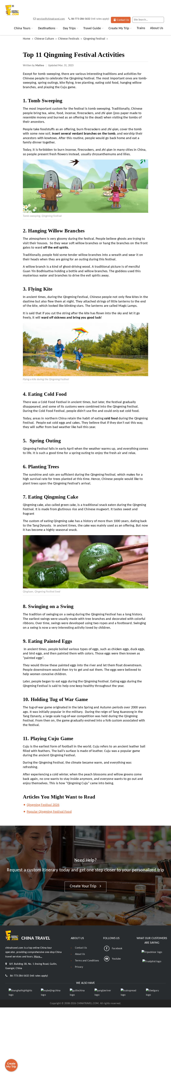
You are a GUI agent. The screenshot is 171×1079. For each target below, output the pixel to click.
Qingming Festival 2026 (43, 805)
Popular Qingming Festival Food (49, 811)
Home (26, 38)
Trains (141, 28)
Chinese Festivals (68, 38)
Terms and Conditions (87, 960)
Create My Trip (119, 28)
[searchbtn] (160, 20)
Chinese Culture (44, 38)
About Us (156, 28)
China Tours (22, 28)
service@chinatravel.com (51, 19)
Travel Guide (92, 28)
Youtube (116, 959)
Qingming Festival (94, 38)
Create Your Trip (83, 886)
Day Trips (69, 28)
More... (38, 956)
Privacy (79, 967)
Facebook (117, 948)
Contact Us (123, 20)
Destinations (46, 28)
